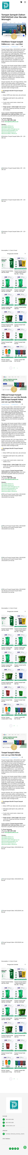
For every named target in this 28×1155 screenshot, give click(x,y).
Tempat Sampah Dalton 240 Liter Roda (7, 271)
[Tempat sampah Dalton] (5, 9)
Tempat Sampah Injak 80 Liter (6, 343)
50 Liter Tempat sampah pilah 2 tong (6, 360)
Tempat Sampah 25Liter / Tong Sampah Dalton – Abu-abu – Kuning (20, 272)
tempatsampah (5, 46)
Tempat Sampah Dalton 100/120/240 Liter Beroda (11, 753)
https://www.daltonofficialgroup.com (10, 129)
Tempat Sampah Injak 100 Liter (19, 325)
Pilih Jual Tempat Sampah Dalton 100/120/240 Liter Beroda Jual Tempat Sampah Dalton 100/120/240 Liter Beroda (13, 398)
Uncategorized (14, 46)
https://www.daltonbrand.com (8, 132)
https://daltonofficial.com (7, 126)
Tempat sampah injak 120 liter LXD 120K (6, 308)
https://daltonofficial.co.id (7, 127)
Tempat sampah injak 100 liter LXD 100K (6, 290)
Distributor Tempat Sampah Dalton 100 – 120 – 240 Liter (12, 42)
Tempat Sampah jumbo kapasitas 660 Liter (7, 325)
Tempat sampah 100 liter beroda (19, 360)
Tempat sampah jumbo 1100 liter (20, 308)
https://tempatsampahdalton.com (9, 130)
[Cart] (21, 2)
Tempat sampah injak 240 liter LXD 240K (19, 290)
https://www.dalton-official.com (9, 133)
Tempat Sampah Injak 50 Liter (19, 343)
